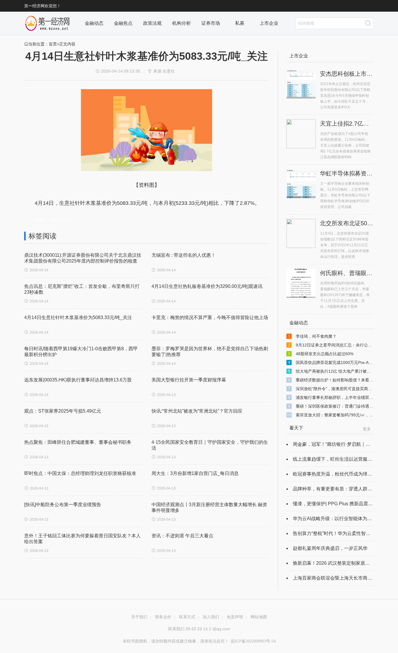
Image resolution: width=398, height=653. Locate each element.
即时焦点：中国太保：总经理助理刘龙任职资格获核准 (80, 473)
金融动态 (94, 23)
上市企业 (269, 23)
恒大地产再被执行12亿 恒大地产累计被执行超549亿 (343, 371)
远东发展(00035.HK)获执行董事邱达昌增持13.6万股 (78, 379)
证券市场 (210, 23)
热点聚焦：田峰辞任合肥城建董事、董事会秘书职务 (77, 442)
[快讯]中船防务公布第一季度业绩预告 (62, 504)
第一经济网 (47, 23)
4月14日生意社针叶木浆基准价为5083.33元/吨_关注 (78, 317)
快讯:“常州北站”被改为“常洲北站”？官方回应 (197, 411)
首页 (53, 44)
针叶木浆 (64, 220)
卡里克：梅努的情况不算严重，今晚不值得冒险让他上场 (210, 317)
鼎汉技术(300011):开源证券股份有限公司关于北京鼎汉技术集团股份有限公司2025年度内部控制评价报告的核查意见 (82, 261)
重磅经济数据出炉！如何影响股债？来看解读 (336, 380)
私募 (239, 23)
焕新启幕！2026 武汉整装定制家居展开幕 (336, 563)
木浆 (53, 220)
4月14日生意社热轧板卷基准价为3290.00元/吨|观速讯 (207, 286)
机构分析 (181, 23)
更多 (367, 429)
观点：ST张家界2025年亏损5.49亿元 (62, 411)
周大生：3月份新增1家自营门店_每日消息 (195, 473)
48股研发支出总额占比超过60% (324, 353)
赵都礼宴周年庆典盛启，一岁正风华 (330, 548)
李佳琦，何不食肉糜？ (316, 336)
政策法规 (152, 23)
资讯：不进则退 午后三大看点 (182, 535)
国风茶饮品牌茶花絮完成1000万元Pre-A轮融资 (338, 362)
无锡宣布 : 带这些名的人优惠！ (184, 255)
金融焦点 (123, 23)
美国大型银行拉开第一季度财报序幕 (189, 379)
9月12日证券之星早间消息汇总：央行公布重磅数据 (342, 345)
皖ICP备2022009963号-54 (253, 641)
